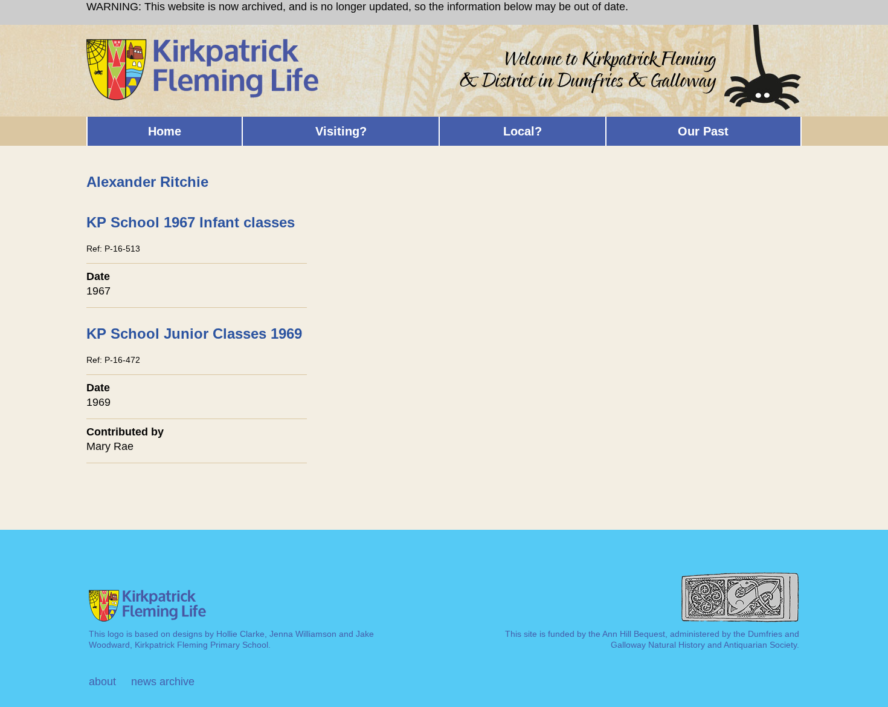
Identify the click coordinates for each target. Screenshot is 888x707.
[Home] (203, 43)
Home (164, 131)
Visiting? (341, 131)
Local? (522, 131)
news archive (163, 682)
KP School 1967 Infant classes (190, 222)
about (102, 682)
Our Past (703, 131)
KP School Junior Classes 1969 (194, 333)
